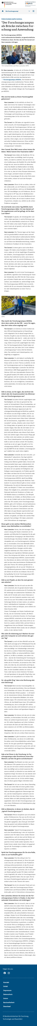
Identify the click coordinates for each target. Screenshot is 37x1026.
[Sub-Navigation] (29, 11)
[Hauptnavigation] (33, 11)
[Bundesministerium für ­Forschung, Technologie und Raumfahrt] (9, 4)
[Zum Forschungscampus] (30, 3)
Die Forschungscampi (12, 11)
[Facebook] (5, 973)
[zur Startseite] (3, 11)
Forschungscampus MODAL (12, 80)
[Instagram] (9, 973)
